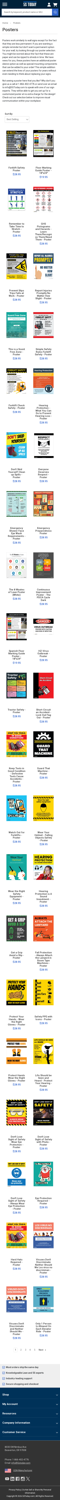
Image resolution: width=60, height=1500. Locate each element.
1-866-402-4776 (20, 1459)
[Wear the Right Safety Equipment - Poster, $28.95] (16, 867)
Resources (9, 1413)
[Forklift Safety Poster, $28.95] (16, 144)
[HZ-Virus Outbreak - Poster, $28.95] (43, 627)
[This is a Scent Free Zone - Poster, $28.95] (16, 325)
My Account (10, 1404)
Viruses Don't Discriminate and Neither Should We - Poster (16, 1329)
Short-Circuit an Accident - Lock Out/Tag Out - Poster (43, 713)
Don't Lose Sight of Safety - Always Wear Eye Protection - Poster (16, 1203)
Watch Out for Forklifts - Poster (17, 835)
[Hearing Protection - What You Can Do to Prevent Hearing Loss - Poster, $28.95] (43, 381)
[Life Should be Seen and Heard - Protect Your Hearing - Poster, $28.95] (43, 1051)
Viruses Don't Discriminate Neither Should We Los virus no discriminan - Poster (43, 1266)
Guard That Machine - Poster (43, 771)
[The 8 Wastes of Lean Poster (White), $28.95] (16, 565)
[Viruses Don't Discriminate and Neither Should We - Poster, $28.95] (16, 1299)
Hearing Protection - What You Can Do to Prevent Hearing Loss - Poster (43, 412)
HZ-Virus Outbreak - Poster (43, 654)
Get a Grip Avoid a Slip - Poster (16, 955)
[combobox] (30, 12)
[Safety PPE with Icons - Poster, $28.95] (43, 992)
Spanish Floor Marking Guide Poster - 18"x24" (16, 655)
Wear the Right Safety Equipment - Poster (16, 895)
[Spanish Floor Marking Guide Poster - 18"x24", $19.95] (16, 627)
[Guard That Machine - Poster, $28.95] (43, 744)
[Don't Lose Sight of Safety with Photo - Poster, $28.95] (43, 1113)
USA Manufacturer (22, 1470)
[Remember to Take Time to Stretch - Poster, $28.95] (16, 200)
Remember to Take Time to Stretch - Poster (16, 228)
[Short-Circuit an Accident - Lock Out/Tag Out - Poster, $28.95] (43, 685)
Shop (5, 1394)
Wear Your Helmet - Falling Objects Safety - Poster (43, 836)
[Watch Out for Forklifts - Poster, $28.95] (16, 808)
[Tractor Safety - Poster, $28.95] (16, 685)
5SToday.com (28, 1496)
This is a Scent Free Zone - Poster (16, 352)
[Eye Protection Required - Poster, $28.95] (43, 1174)
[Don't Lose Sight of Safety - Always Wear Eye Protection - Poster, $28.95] (16, 1174)
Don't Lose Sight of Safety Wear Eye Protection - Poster (16, 1142)
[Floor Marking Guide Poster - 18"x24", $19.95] (43, 144)
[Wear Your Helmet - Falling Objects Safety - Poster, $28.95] (43, 808)
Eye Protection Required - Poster (43, 1201)
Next (41, 1350)
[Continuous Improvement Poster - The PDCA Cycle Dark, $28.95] (43, 565)
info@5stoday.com (20, 1463)
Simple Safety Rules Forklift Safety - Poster (43, 352)
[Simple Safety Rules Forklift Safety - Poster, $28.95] (43, 325)
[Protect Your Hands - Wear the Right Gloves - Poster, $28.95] (16, 992)
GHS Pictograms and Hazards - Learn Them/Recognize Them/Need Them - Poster (43, 232)
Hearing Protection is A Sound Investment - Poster (43, 896)
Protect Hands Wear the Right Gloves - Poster (16, 1078)
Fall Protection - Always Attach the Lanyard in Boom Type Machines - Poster (43, 959)
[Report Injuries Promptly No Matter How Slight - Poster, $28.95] (43, 266)
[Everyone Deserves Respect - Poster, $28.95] (43, 445)
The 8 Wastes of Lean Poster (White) (16, 592)
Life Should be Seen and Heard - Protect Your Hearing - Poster (43, 1080)
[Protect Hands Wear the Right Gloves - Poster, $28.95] (16, 1051)
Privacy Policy (15, 1490)
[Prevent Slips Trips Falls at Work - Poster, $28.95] (16, 266)
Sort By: (9, 114)
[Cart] (55, 4)
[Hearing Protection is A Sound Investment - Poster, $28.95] (43, 867)
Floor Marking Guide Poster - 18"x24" (43, 170)
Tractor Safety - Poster (17, 711)
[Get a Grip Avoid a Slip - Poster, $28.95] (16, 928)
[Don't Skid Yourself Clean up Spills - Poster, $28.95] (16, 445)
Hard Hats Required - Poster (17, 1262)
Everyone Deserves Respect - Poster (43, 473)
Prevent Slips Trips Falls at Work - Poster (16, 293)
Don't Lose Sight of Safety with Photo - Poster (43, 1140)
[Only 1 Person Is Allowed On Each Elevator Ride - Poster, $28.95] (43, 1299)
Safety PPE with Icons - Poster (43, 1018)
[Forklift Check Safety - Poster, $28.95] (16, 381)
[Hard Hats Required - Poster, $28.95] (16, 1235)
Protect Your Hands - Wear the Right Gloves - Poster (16, 1020)
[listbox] (17, 119)
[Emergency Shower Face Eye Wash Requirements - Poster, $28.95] (16, 504)
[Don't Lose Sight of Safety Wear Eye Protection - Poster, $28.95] (16, 1113)
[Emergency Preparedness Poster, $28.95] (43, 504)
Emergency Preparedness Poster (43, 531)
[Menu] (5, 4)
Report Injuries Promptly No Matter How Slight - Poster (43, 294)
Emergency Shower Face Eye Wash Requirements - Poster (16, 533)
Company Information (16, 1422)
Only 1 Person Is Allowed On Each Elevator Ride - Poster (43, 1327)
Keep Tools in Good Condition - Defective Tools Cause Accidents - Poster (16, 775)
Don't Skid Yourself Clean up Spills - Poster (16, 473)
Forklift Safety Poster (16, 169)
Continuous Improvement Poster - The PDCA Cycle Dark (43, 595)
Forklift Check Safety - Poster (16, 406)
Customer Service (14, 1432)
